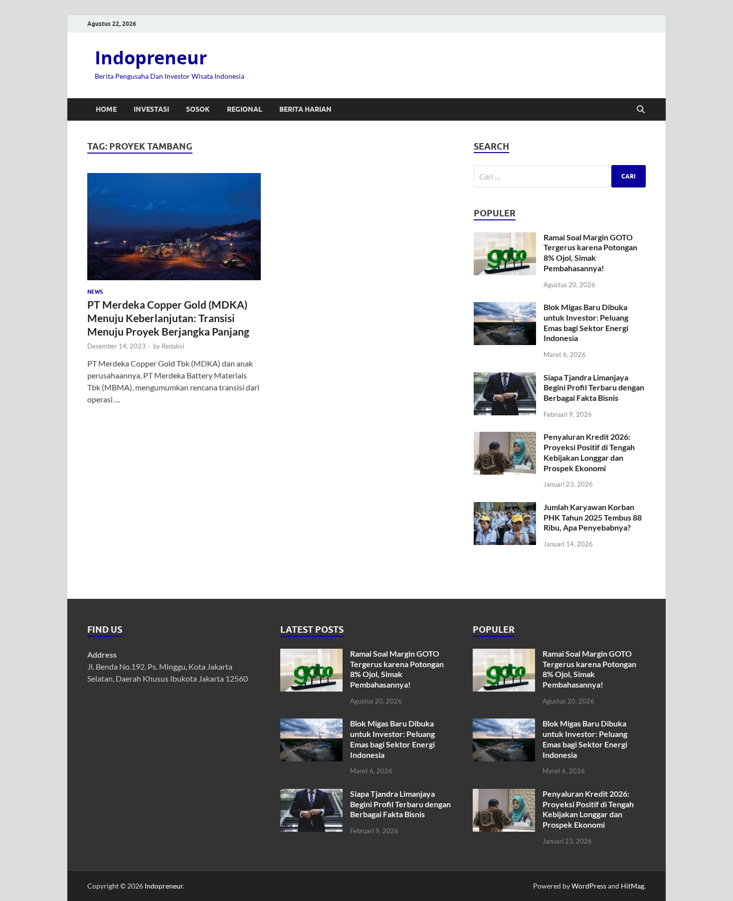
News (95, 291)
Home (106, 109)
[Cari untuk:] (560, 176)
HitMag (632, 886)
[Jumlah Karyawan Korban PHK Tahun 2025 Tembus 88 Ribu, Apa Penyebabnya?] (505, 508)
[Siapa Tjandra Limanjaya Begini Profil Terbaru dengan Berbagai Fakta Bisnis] (505, 378)
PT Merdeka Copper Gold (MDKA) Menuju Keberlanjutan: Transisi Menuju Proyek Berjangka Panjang (168, 318)
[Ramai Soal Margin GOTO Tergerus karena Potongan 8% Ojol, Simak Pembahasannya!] (505, 238)
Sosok (198, 109)
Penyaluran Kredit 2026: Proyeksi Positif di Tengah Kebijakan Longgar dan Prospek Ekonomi (589, 452)
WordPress (588, 886)
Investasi (151, 109)
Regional (244, 109)
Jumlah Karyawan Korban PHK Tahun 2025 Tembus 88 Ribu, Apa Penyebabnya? (593, 517)
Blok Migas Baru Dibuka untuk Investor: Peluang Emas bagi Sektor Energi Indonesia (586, 322)
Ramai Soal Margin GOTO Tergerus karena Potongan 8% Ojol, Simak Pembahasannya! (590, 252)
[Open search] (640, 109)
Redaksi (173, 346)
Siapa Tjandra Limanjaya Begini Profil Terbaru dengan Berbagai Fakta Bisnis (594, 387)
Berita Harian (305, 109)
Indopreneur (151, 57)
